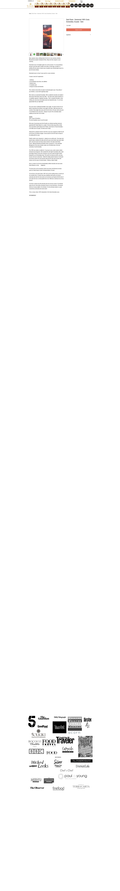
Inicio (30, 13)
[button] (81, 1)
